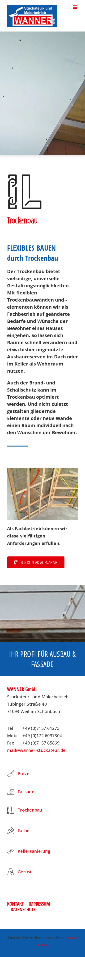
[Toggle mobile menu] (75, 7)
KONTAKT (15, 904)
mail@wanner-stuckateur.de (36, 750)
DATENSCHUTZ (23, 909)
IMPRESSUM (39, 904)
